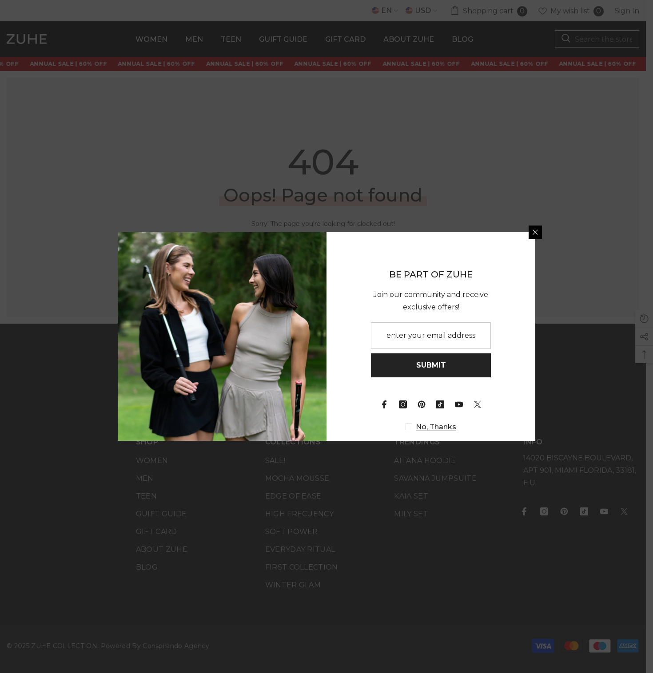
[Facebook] (384, 404)
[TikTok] (440, 404)
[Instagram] (403, 404)
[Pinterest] (421, 404)
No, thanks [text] (436, 427)
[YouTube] (459, 404)
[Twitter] (477, 404)
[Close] (535, 232)
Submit (431, 365)
